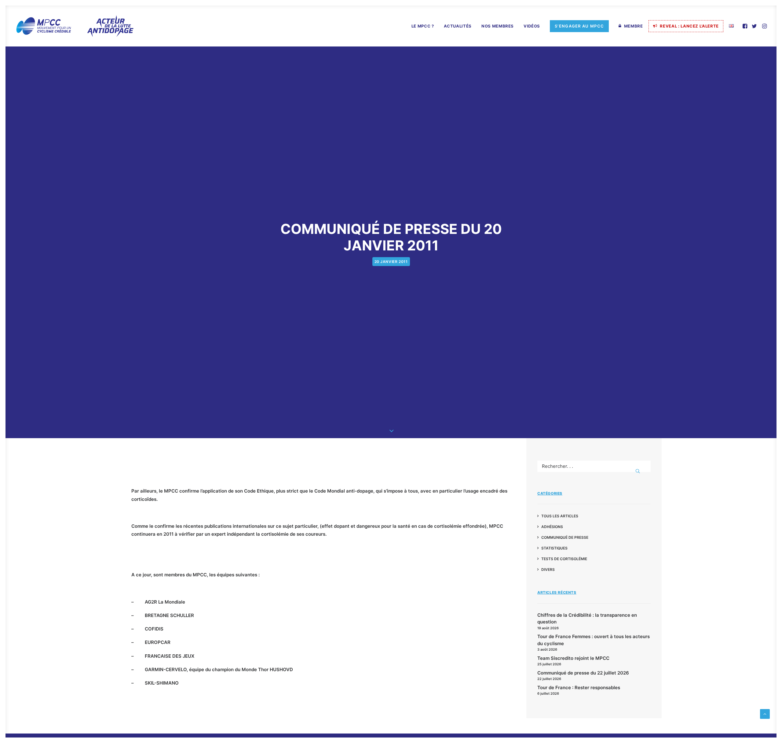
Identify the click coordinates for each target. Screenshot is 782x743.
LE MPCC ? (422, 26)
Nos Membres (497, 26)
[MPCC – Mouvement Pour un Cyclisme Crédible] (74, 26)
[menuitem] (422, 26)
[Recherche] (594, 466)
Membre (633, 26)
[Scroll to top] (765, 713)
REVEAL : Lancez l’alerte (689, 26)
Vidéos (532, 26)
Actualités (458, 26)
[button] (745, 26)
